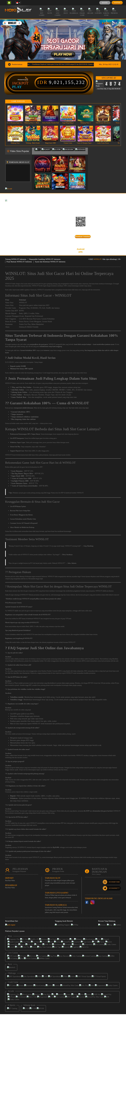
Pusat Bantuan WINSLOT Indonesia (19, 262)
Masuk (105, 3)
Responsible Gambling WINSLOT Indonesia (44, 259)
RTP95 (21, 311)
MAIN (17, 113)
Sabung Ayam (106, 14)
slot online (11, 671)
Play (17, 87)
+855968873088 (114, 882)
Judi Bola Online (17, 390)
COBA (44, 161)
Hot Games (41, 14)
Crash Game (82, 14)
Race (66, 13)
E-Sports (98, 13)
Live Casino (57, 14)
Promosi (114, 13)
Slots (49, 13)
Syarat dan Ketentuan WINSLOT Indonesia (50, 262)
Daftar (117, 3)
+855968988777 (114, 888)
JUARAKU (34, 308)
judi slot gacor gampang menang (47, 284)
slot (9, 659)
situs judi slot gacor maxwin (27, 611)
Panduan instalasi (82, 237)
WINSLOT (98, 259)
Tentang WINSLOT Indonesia (15, 259)
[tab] (37, 149)
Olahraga (74, 13)
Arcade (90, 13)
